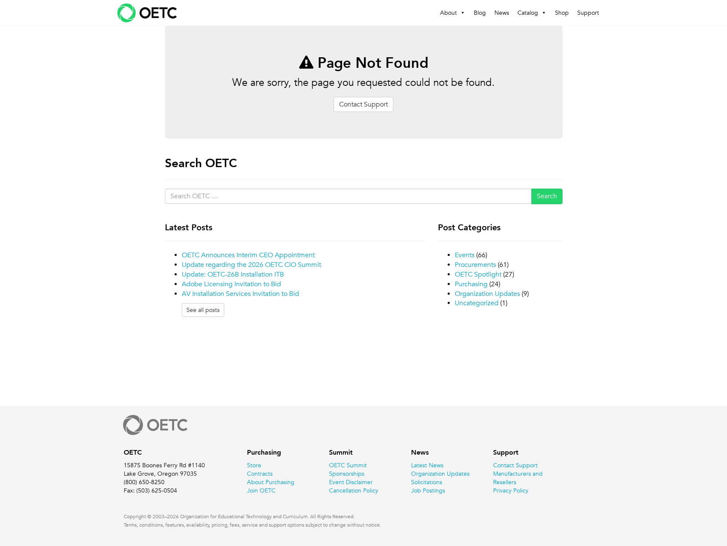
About (448, 12)
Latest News (427, 465)
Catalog (527, 12)
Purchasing (471, 284)
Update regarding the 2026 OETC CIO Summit (251, 265)
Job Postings (428, 490)
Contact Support (363, 104)
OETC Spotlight (478, 274)
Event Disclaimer (351, 482)
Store (254, 465)
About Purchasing (271, 482)
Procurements (475, 265)
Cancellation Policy (353, 490)
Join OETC (261, 490)
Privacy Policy (510, 490)
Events (465, 255)
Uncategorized (477, 303)
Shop (562, 12)
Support (588, 12)
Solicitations (426, 482)
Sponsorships (346, 473)
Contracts (260, 473)
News (501, 12)
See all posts (203, 310)
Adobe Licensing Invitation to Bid (231, 284)
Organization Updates (487, 294)
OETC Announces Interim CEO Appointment (248, 255)
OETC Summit (348, 465)
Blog (480, 12)
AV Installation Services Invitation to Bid (240, 294)
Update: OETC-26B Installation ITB (233, 274)
